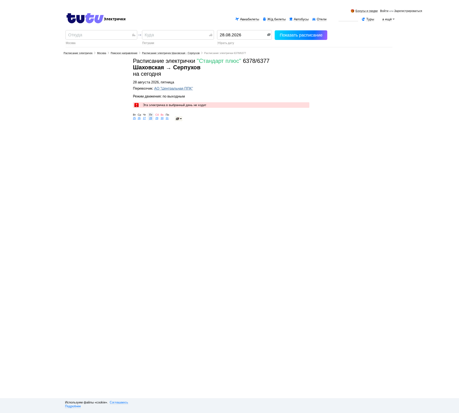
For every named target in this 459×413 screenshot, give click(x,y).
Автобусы (301, 19)
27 (144, 118)
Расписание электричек (78, 53)
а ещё (387, 19)
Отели (322, 19)
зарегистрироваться (408, 11)
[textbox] (99, 35)
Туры (370, 19)
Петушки (148, 43)
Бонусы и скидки (366, 11)
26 (139, 118)
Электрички (115, 19)
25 (134, 118)
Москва (71, 43)
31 (167, 118)
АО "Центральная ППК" (173, 88)
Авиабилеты (249, 19)
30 (162, 118)
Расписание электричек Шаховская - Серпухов (171, 53)
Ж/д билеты (276, 19)
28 (150, 118)
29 (156, 118)
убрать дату (225, 43)
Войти (384, 11)
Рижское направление (124, 53)
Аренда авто (348, 19)
